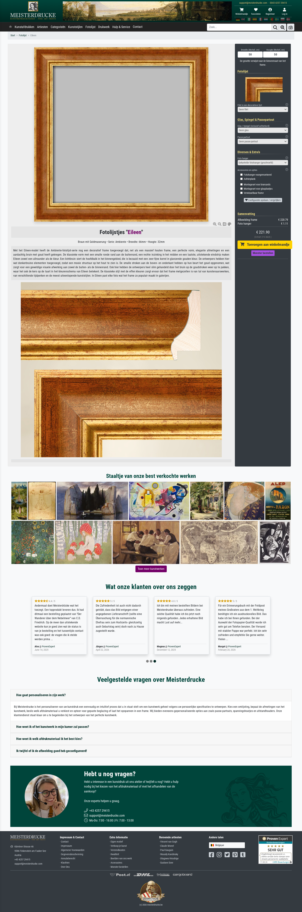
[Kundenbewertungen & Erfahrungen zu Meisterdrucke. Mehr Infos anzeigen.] (275, 849)
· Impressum (66, 845)
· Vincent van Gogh (168, 841)
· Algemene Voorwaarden (72, 850)
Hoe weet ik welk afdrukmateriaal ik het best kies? (49, 739)
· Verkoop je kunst (118, 845)
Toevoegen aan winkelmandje (266, 244)
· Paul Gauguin (166, 850)
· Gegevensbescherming (71, 854)
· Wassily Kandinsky (168, 854)
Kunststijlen (75, 27)
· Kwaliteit (114, 854)
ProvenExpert (48, 646)
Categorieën (58, 27)
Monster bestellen (263, 253)
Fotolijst (90, 27)
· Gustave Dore (166, 862)
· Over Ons (65, 866)
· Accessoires (116, 862)
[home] (10, 27)
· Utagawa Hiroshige (169, 858)
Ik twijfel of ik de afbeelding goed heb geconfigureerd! (51, 751)
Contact (137, 27)
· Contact (64, 841)
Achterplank (249, 178)
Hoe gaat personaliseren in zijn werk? (41, 695)
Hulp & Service (121, 27)
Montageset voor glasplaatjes (258, 188)
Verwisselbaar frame (254, 193)
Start (12, 35)
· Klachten (65, 862)
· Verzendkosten (117, 850)
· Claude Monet (166, 845)
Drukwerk (104, 27)
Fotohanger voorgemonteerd (258, 174)
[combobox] (263, 109)
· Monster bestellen (119, 866)
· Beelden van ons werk (121, 858)
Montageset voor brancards (257, 184)
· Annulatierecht (67, 858)
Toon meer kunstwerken (151, 568)
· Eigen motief (116, 841)
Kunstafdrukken (24, 27)
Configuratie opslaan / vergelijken (264, 200)
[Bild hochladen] (290, 27)
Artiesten (42, 27)
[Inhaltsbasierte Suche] (282, 27)
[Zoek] (275, 27)
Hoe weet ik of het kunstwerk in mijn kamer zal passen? (52, 727)
